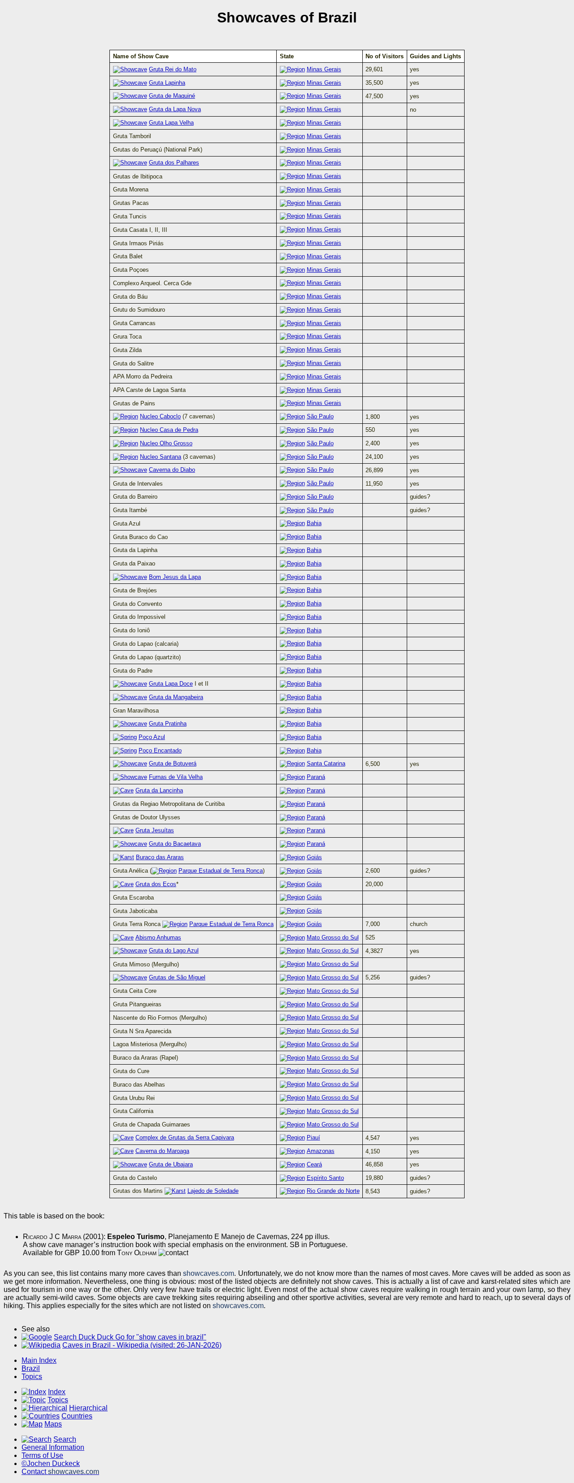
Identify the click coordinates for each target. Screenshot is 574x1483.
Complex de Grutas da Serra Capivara (184, 1137)
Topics (32, 1376)
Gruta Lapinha (167, 82)
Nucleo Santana (160, 456)
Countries (76, 1416)
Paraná (316, 777)
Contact (60, 1471)
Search (64, 1439)
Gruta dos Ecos (155, 884)
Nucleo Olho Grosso (166, 443)
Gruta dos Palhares (174, 162)
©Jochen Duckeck (51, 1463)
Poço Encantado (160, 750)
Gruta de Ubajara (171, 1164)
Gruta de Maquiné (172, 95)
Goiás (314, 857)
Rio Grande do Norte (333, 1190)
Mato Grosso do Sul (333, 937)
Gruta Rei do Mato (172, 69)
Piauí (313, 1137)
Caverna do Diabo (172, 469)
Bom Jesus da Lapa (175, 577)
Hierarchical (88, 1408)
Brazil (31, 1368)
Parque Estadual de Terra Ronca (220, 870)
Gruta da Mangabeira (176, 697)
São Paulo (320, 416)
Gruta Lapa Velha (171, 122)
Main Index (39, 1360)
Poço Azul (152, 737)
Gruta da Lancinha (159, 790)
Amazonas (321, 1151)
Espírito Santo (325, 1177)
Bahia (314, 523)
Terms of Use (42, 1455)
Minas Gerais (324, 69)
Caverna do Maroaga (162, 1151)
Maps (53, 1424)
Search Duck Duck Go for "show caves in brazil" (130, 1337)
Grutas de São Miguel (177, 977)
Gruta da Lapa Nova (175, 109)
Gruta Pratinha (168, 723)
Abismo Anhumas (158, 937)
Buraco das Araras (160, 857)
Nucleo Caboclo (160, 416)
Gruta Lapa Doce (171, 683)
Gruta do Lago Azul (174, 950)
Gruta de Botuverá (172, 763)
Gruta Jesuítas (154, 830)
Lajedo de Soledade (213, 1190)
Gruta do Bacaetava (175, 843)
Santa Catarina (326, 763)
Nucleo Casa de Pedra (169, 429)
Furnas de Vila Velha (176, 777)
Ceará (314, 1164)
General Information (53, 1447)
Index (56, 1392)
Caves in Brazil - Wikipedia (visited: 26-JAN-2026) (142, 1345)
